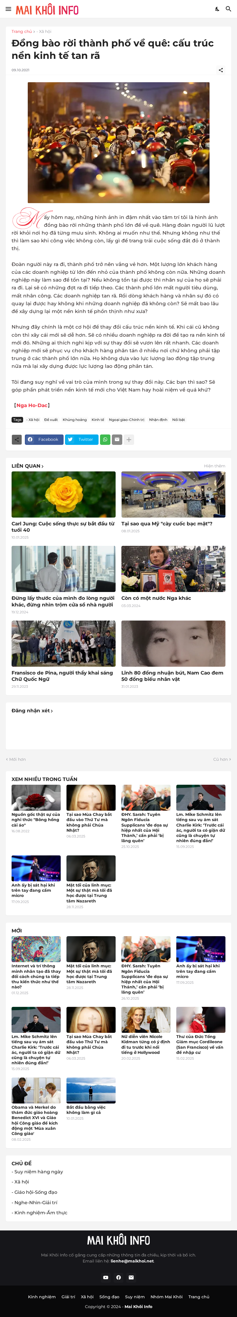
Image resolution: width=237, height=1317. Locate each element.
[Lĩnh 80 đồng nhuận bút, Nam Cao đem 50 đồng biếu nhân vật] (173, 644)
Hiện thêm (214, 466)
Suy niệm (135, 1296)
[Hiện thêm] (129, 439)
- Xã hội (43, 31)
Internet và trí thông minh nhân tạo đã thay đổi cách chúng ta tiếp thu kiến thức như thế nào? (36, 976)
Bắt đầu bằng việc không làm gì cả (85, 1110)
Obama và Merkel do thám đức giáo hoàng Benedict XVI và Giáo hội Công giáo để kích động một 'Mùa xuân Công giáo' (35, 1120)
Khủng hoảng (75, 419)
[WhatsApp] (105, 439)
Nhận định (158, 419)
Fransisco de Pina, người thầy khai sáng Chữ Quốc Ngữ (62, 676)
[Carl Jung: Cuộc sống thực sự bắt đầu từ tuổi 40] (64, 494)
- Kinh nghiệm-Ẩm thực (39, 1212)
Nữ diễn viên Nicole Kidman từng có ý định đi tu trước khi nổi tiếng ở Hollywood (145, 1044)
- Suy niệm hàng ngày (37, 1171)
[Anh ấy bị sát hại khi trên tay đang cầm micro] (36, 868)
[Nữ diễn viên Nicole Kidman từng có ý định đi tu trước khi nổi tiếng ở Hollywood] (146, 1020)
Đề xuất (51, 419)
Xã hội (87, 1296)
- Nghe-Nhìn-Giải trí (34, 1202)
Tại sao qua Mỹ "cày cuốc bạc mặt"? (166, 524)
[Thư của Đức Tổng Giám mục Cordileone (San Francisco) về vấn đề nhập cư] (200, 1020)
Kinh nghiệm (42, 1296)
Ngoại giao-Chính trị (126, 419)
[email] (131, 1278)
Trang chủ (22, 31)
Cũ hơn (220, 759)
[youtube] (106, 1278)
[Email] (117, 439)
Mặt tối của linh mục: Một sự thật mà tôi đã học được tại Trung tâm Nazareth (89, 893)
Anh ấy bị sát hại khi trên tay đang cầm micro (33, 890)
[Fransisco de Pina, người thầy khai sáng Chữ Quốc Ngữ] (64, 644)
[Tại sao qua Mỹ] (173, 494)
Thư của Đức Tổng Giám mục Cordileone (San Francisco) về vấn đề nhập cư (199, 1044)
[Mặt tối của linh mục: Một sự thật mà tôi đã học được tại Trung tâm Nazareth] (91, 868)
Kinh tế (98, 419)
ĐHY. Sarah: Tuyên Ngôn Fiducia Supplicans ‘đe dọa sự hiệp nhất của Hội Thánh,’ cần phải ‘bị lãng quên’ (144, 827)
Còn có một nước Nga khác (156, 598)
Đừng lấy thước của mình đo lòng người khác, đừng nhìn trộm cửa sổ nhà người (63, 601)
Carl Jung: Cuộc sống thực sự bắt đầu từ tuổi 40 (63, 527)
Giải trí (68, 1296)
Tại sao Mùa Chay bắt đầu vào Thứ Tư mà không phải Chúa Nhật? (89, 822)
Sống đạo (109, 1296)
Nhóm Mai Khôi (167, 1296)
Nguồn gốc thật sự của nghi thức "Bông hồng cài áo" (36, 819)
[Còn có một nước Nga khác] (173, 569)
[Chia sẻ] (220, 70)
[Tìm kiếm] (229, 9)
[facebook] (118, 1278)
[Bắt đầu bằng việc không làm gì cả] (91, 1091)
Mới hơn (17, 759)
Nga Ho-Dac (31, 405)
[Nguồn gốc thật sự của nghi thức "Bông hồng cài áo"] (36, 798)
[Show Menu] (8, 9)
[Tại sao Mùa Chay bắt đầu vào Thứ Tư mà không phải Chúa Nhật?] (91, 798)
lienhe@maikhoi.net (132, 1261)
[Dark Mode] (217, 9)
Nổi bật (178, 419)
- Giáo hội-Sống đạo (34, 1192)
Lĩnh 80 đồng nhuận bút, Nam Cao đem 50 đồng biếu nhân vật (172, 676)
